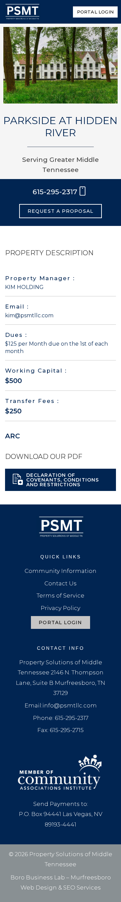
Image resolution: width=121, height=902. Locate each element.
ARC (12, 436)
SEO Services (82, 887)
